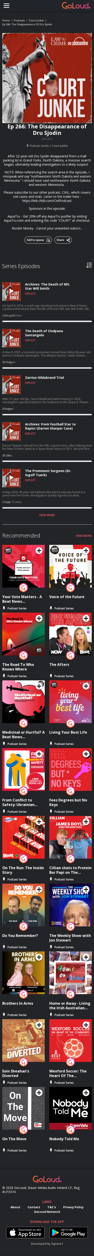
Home (6, 20)
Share (60, 239)
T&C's (51, 1207)
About (15, 1207)
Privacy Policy (73, 1207)
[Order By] (89, 264)
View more (47, 515)
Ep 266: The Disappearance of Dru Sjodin (27, 24)
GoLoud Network (47, 1212)
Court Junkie (36, 20)
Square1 (57, 1244)
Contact (34, 1207)
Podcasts (19, 20)
